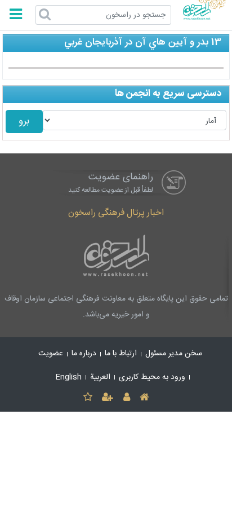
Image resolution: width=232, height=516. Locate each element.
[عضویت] (107, 398)
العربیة (100, 377)
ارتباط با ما (121, 353)
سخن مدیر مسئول (173, 353)
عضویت (50, 353)
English (69, 377)
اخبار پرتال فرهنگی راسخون (116, 212)
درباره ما (84, 353)
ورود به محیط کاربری (152, 377)
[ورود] (126, 398)
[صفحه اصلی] (144, 398)
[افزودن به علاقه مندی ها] (87, 398)
